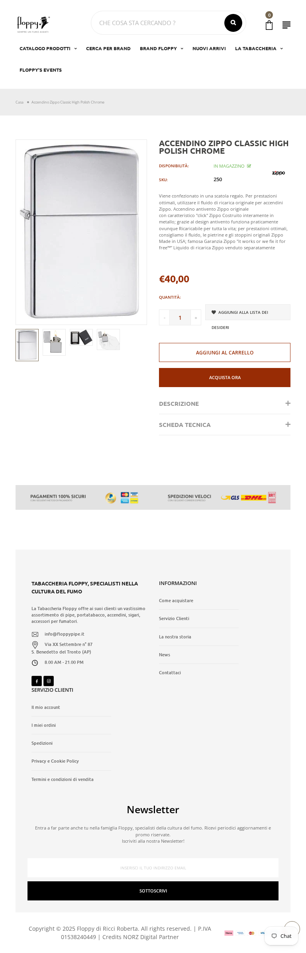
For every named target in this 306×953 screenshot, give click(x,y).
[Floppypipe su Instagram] (48, 681)
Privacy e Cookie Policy (55, 761)
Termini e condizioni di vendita (62, 779)
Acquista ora (225, 377)
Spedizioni (42, 743)
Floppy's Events (41, 70)
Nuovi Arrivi (209, 48)
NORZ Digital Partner (151, 937)
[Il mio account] (286, 25)
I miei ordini (43, 725)
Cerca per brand (108, 48)
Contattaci (170, 672)
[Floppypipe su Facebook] (36, 681)
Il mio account (45, 707)
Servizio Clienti (174, 618)
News (164, 655)
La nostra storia (175, 637)
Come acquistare (176, 600)
